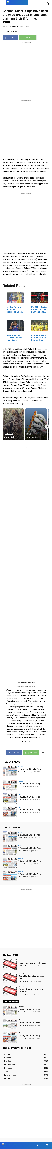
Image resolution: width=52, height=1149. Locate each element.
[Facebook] (22, 741)
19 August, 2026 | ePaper (30, 784)
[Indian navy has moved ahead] (10, 964)
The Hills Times (11, 31)
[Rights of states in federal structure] (10, 991)
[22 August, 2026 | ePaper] (10, 771)
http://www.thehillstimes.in (26, 686)
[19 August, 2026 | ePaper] (10, 785)
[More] (39, 37)
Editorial (10, 955)
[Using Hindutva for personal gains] (10, 978)
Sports (6, 22)
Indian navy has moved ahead (32, 963)
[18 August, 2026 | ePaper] (10, 798)
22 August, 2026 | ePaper (30, 769)
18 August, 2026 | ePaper (30, 797)
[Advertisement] (26, 70)
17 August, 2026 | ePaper (30, 810)
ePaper (20, 766)
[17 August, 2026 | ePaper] (10, 811)
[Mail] (26, 741)
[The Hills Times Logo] (17, 2)
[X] (30, 741)
